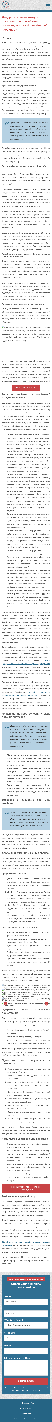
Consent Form (28, 1403)
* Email (7, 1345)
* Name (7, 1296)
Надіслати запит (26, 387)
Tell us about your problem (17, 1358)
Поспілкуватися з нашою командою (26, 1188)
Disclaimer (26, 1413)
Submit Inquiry (26, 1381)
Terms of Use (26, 1408)
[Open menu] (47, 4)
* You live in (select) (13, 1320)
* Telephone (9, 1333)
